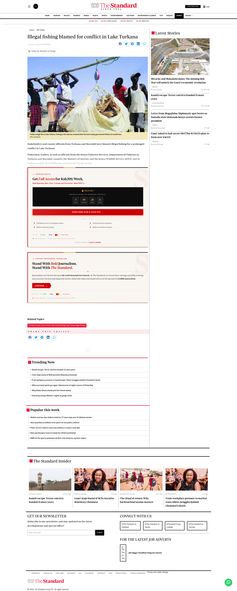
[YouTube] (198, 525)
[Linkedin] (176, 525)
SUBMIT (100, 533)
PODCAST (169, 16)
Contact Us (47, 573)
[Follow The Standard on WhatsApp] (228, 582)
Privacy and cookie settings (157, 572)
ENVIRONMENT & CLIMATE (147, 16)
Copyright (101, 573)
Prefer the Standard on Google (43, 51)
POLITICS (67, 16)
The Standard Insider (52, 461)
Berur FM (143, 21)
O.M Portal (89, 573)
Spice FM (127, 21)
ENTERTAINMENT (117, 16)
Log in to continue (95, 242)
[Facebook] (131, 525)
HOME (47, 16)
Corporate (35, 573)
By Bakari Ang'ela (35, 44)
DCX (80, 573)
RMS (110, 573)
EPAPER (179, 16)
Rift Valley (41, 30)
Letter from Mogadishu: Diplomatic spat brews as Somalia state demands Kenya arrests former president (179, 117)
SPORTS (104, 16)
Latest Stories (167, 33)
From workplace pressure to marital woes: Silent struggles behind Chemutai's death (186, 502)
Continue (41, 285)
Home (31, 30)
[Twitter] (154, 525)
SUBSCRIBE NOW (193, 6)
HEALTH (95, 16)
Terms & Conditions (138, 573)
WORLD (86, 16)
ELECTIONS (130, 16)
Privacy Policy (121, 573)
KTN (161, 16)
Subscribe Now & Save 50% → (88, 212)
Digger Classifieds (139, 553)
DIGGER (188, 16)
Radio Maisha (110, 21)
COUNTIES (56, 16)
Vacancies (71, 573)
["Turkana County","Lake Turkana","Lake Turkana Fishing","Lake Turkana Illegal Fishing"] (57, 325)
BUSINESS (76, 16)
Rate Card (60, 573)
